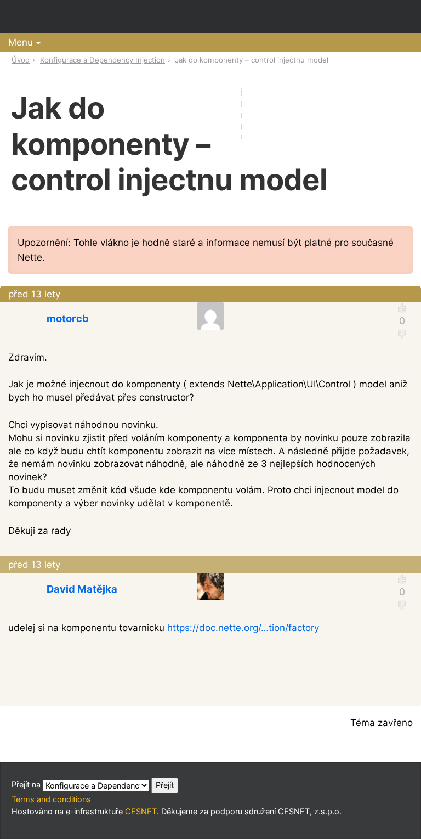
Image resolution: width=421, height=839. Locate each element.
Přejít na (27, 784)
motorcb (68, 318)
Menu (20, 42)
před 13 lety (34, 294)
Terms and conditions (51, 799)
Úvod (21, 59)
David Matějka (82, 589)
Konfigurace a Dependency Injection (102, 59)
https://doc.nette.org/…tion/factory (243, 627)
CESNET (141, 811)
